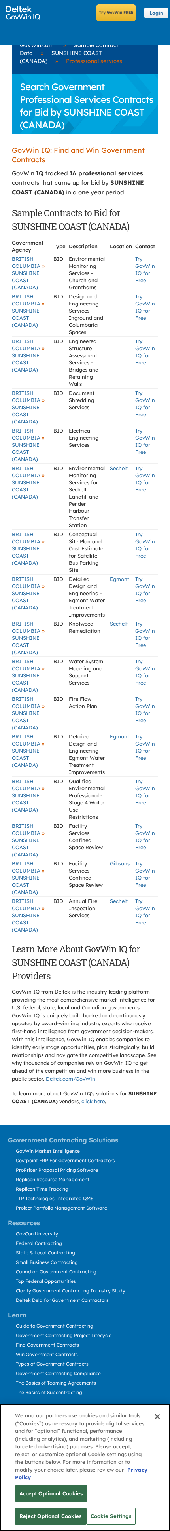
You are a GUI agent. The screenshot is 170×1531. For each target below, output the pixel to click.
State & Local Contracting (45, 1253)
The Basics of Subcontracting (49, 1392)
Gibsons (120, 863)
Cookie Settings (111, 1516)
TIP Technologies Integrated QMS (54, 1198)
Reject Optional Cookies (50, 1516)
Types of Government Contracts (52, 1364)
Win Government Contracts (47, 1354)
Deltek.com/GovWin (70, 1079)
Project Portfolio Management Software (61, 1208)
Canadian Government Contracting (56, 1272)
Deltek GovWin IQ (25, 13)
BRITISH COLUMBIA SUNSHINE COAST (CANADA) (28, 273)
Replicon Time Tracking (42, 1189)
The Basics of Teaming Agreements (56, 1383)
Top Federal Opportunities (46, 1281)
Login (156, 13)
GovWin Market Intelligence (48, 1151)
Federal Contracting (39, 1243)
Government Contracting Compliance (58, 1373)
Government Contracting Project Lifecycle (63, 1335)
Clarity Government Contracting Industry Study (70, 1291)
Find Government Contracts (47, 1345)
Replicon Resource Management (52, 1179)
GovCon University (37, 1234)
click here (93, 1101)
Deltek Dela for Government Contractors (62, 1300)
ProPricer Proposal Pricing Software (57, 1170)
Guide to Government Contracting (54, 1326)
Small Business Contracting (47, 1262)
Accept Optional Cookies (51, 1493)
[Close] (157, 1416)
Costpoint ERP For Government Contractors (65, 1160)
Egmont (119, 579)
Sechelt (119, 468)
